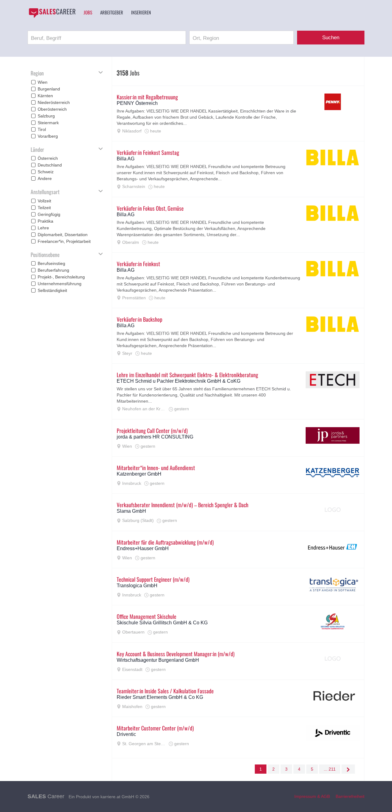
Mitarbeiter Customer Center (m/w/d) (155, 728)
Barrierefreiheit (350, 796)
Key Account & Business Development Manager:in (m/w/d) (176, 654)
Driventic (126, 734)
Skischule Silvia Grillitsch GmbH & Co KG (162, 622)
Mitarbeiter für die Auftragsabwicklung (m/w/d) (165, 542)
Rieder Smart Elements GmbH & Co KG (160, 697)
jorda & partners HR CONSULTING (155, 436)
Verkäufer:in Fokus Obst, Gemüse (150, 208)
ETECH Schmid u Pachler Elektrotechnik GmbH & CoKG (178, 381)
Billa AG (125, 158)
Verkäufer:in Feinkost (138, 264)
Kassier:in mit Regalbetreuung (147, 97)
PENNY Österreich (137, 103)
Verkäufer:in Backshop (139, 319)
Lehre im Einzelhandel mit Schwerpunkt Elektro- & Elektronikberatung (187, 375)
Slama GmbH (131, 511)
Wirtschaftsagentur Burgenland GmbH (158, 660)
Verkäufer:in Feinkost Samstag (148, 152)
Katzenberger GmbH (139, 474)
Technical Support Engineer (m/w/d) (153, 579)
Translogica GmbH (137, 585)
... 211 (330, 769)
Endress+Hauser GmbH (143, 548)
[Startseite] (52, 13)
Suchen (330, 37)
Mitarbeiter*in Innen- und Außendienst (156, 468)
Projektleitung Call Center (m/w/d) (152, 431)
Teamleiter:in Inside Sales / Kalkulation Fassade (165, 691)
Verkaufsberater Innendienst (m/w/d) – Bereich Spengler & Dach (182, 505)
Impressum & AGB (312, 796)
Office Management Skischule (146, 616)
